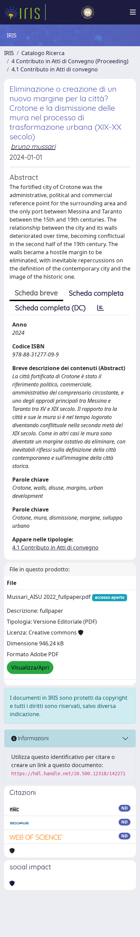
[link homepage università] (87, 12)
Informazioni (33, 738)
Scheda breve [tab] (36, 293)
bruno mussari (33, 146)
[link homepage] (25, 12)
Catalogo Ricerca (43, 53)
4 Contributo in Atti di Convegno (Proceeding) (70, 61)
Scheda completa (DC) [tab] (50, 307)
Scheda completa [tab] (96, 293)
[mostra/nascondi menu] (133, 12)
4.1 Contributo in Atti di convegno (55, 69)
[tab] (100, 308)
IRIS (9, 53)
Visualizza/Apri (30, 667)
